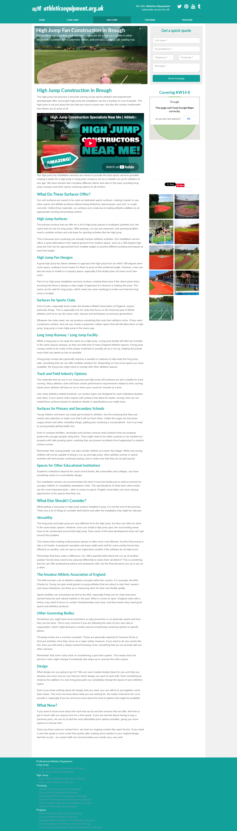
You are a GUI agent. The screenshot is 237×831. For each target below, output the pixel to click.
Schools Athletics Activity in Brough (58, 816)
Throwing (150, 20)
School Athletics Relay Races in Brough (60, 813)
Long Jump (72, 20)
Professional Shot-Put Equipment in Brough (63, 796)
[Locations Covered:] (36, 3)
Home (42, 20)
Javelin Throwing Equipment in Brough (60, 789)
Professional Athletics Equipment (54, 761)
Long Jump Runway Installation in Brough (62, 768)
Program (187, 20)
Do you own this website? (168, 119)
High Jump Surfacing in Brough (56, 782)
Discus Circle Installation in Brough (58, 792)
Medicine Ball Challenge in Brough (58, 806)
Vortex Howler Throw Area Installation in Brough (65, 803)
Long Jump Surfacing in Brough (56, 771)
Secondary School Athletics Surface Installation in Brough (70, 827)
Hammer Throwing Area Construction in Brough (65, 799)
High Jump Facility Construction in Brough (62, 778)
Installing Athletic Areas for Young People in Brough (67, 820)
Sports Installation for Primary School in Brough (65, 823)
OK (188, 118)
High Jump (112, 20)
